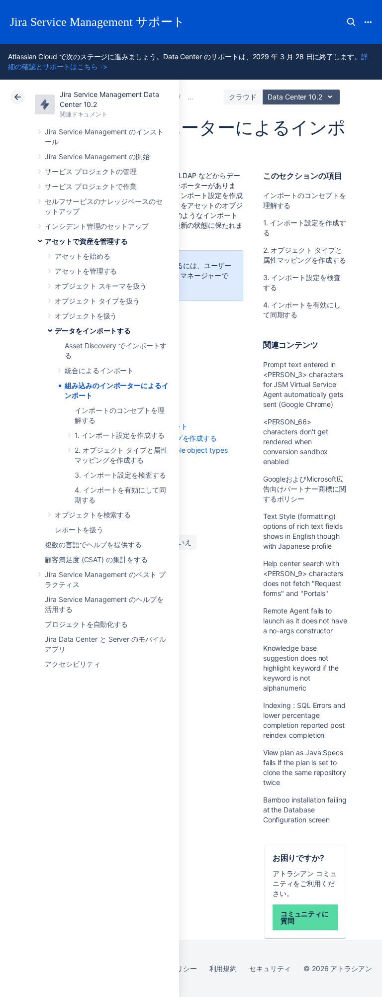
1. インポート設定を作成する (120, 435)
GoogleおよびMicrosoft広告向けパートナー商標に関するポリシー (304, 489)
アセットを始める (82, 256)
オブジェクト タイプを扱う (97, 301)
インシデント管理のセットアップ (97, 226)
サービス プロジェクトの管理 (91, 171)
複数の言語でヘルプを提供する (93, 544)
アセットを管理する (86, 271)
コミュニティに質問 (305, 917)
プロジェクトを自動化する (86, 624)
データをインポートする (93, 330)
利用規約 (223, 968)
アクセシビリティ (72, 664)
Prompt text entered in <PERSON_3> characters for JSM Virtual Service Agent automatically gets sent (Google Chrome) (303, 384)
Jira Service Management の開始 (97, 156)
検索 (351, 22)
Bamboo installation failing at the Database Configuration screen (305, 810)
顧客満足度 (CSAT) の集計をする (96, 559)
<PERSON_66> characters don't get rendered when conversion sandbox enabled (296, 441)
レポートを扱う (79, 529)
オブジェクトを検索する (93, 514)
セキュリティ (270, 968)
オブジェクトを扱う (86, 315)
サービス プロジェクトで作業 (91, 186)
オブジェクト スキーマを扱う (101, 286)
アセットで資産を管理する (86, 241)
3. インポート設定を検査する (120, 475)
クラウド (243, 97)
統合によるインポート (99, 370)
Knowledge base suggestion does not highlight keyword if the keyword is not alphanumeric (301, 668)
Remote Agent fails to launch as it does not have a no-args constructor (305, 620)
